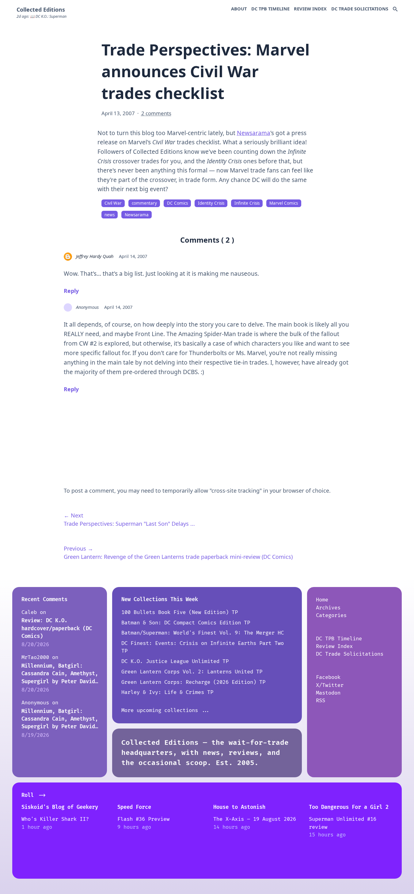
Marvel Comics (283, 203)
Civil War (113, 203)
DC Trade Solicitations (359, 9)
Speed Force (134, 807)
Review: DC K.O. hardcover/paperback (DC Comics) (56, 628)
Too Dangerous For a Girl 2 (349, 807)
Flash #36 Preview (143, 819)
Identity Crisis (211, 203)
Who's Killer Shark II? (55, 819)
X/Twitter (330, 685)
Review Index (310, 9)
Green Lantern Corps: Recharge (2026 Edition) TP (193, 682)
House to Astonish (239, 807)
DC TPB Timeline (270, 9)
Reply (71, 290)
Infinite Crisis (247, 203)
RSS (320, 700)
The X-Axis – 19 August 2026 (254, 819)
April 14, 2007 (133, 256)
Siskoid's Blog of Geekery (59, 807)
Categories (331, 615)
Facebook (328, 677)
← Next (73, 515)
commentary (144, 203)
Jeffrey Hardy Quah (94, 256)
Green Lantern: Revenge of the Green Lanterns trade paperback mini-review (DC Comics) (178, 556)
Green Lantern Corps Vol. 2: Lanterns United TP (191, 672)
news (109, 214)
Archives (328, 607)
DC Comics (177, 203)
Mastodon (328, 693)
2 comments (156, 113)
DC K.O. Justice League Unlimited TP (175, 661)
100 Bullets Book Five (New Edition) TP (179, 612)
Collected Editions (41, 9)
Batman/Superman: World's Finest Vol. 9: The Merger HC (202, 633)
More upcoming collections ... (165, 710)
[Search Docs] (395, 9)
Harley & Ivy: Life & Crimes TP (167, 692)
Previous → (78, 548)
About (239, 9)
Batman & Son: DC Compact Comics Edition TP (185, 622)
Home (322, 600)
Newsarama (253, 133)
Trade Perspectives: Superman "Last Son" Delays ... (129, 523)
